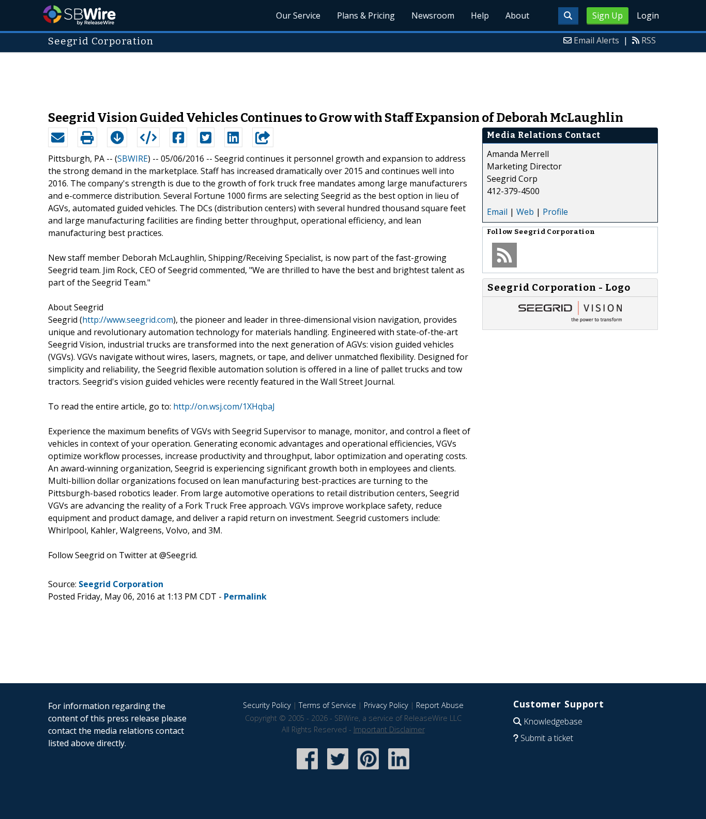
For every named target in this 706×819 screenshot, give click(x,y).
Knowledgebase (553, 721)
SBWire (79, 15)
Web (525, 211)
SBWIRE (132, 158)
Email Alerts (596, 40)
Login (648, 15)
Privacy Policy (386, 705)
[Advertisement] (353, 76)
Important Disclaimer (389, 729)
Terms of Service (327, 705)
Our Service (298, 15)
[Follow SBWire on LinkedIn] (399, 770)
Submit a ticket (546, 738)
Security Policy (267, 705)
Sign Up (607, 15)
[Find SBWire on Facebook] (307, 770)
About (517, 15)
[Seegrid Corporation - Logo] (570, 319)
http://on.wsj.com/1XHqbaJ (224, 406)
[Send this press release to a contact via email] (58, 137)
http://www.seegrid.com (127, 319)
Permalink (245, 596)
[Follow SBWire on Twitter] (338, 770)
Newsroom (432, 15)
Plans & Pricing (366, 15)
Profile (555, 211)
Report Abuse (440, 705)
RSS (648, 40)
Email (497, 211)
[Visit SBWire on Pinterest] (368, 770)
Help (480, 15)
